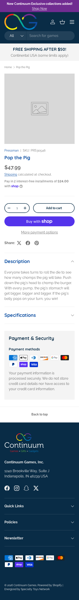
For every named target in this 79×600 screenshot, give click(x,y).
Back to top (39, 414)
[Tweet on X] (19, 243)
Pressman (11, 150)
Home (8, 67)
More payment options (39, 232)
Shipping (10, 174)
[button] (62, 22)
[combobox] (39, 35)
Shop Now (39, 8)
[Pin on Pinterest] (36, 243)
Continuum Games (25, 585)
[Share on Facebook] (27, 243)
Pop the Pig (23, 67)
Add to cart (54, 208)
